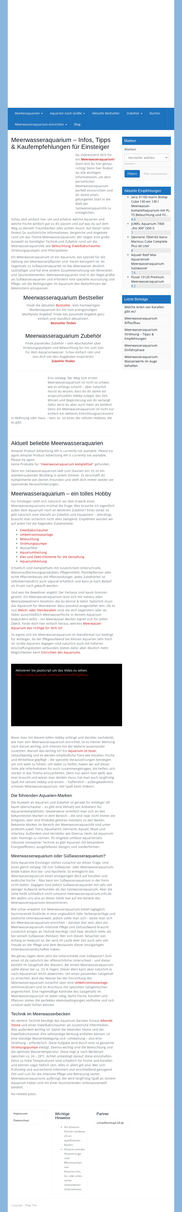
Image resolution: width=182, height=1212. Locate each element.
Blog (77, 124)
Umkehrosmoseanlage (36, 534)
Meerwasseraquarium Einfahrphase (141, 347)
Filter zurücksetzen (155, 174)
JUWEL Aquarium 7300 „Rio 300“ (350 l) (147, 226)
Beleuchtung (61, 246)
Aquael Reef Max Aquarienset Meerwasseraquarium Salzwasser (147, 261)
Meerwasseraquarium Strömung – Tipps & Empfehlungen (141, 334)
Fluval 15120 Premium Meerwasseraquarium (147, 279)
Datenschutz (21, 1120)
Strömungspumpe (33, 543)
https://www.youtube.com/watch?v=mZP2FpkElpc (52, 675)
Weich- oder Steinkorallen (37, 610)
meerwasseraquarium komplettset (67, 464)
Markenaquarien (28, 113)
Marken (130, 149)
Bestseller (63, 305)
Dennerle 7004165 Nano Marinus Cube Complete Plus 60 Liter (149, 241)
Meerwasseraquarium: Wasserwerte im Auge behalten (141, 361)
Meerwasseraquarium (97, 159)
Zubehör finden (63, 361)
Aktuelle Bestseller (106, 113)
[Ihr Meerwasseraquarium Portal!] (35, 31)
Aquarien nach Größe (66, 113)
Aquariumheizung (33, 552)
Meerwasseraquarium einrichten (40, 124)
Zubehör (133, 113)
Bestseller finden (63, 323)
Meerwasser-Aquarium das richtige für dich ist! (56, 625)
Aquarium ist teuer (82, 751)
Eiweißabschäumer (86, 246)
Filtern (132, 174)
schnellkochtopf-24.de (110, 1123)
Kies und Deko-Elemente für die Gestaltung (52, 557)
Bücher (155, 113)
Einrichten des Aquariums (60, 652)
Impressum (21, 1113)
